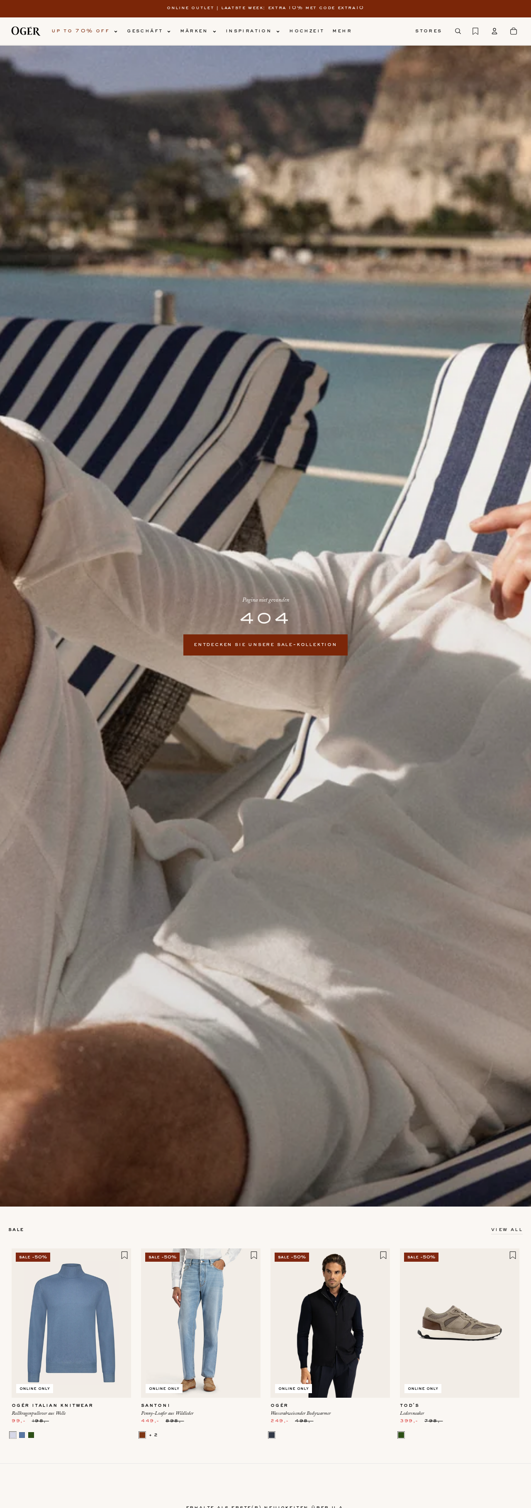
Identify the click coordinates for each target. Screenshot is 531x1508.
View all (507, 1229)
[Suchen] (458, 31)
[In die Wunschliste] (124, 1255)
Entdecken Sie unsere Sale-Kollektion (265, 644)
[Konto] (494, 31)
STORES (428, 31)
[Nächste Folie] (118, 1323)
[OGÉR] (25, 31)
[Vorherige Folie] (24, 1323)
